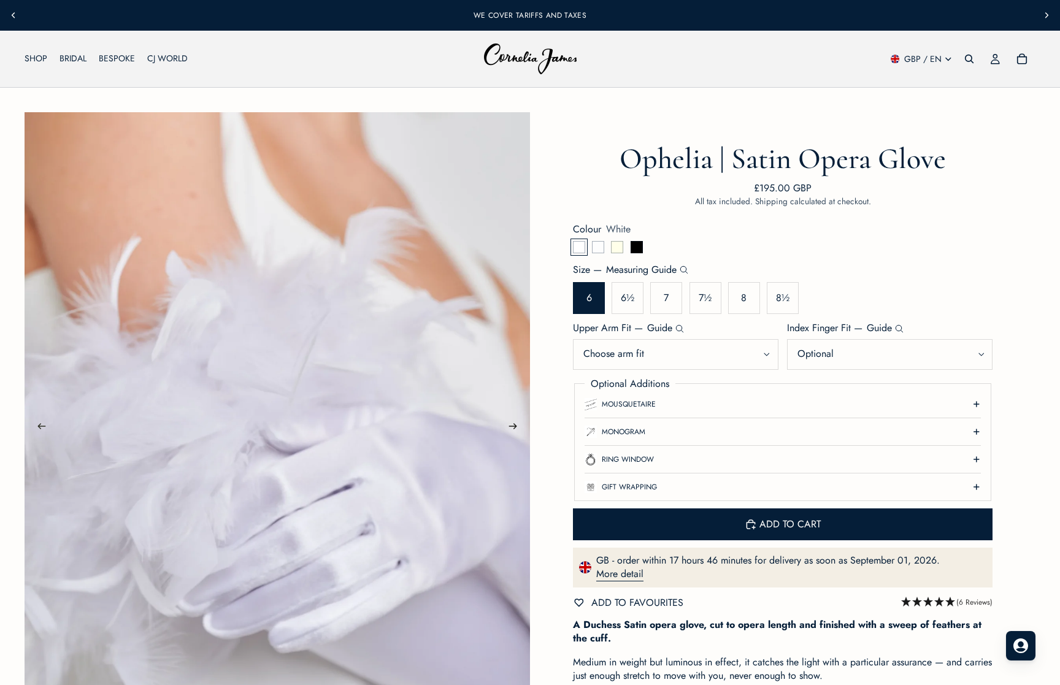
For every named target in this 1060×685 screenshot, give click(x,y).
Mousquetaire (629, 404)
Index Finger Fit (839, 328)
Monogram (623, 431)
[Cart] (1021, 58)
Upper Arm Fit (622, 328)
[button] (947, 602)
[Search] (969, 58)
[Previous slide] (13, 15)
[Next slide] (1046, 15)
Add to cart (790, 524)
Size (625, 270)
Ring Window (628, 459)
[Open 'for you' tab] (1020, 645)
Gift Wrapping (629, 486)
